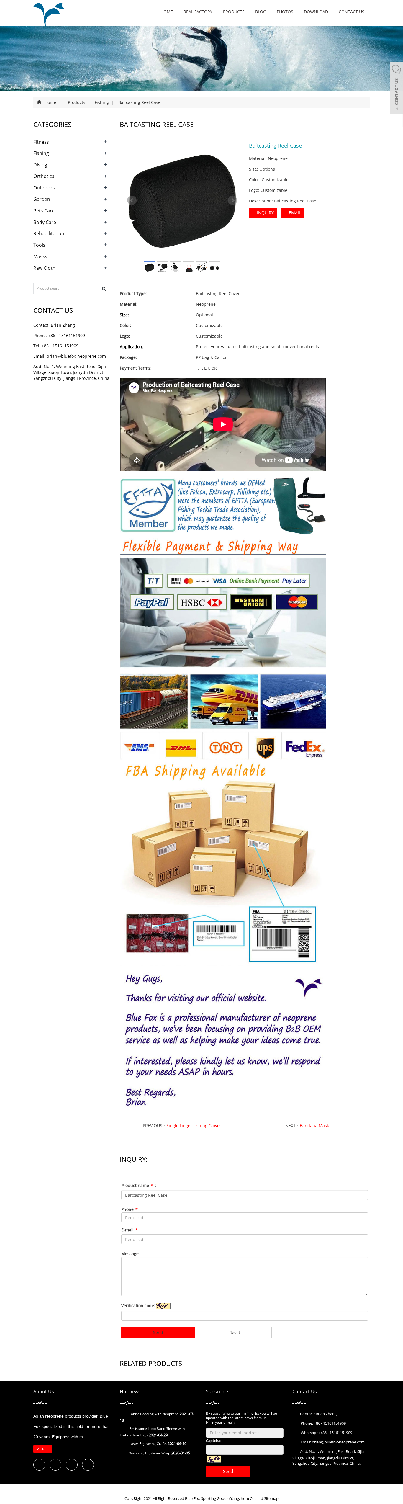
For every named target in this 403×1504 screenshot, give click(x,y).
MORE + (42, 1448)
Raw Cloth (44, 268)
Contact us (351, 11)
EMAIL (294, 212)
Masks (40, 256)
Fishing (102, 102)
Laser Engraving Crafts (148, 1443)
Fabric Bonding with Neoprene (154, 1413)
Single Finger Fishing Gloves (194, 1125)
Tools (39, 245)
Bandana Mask (314, 1125)
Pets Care (44, 210)
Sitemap (271, 1498)
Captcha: (213, 1440)
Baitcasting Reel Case (138, 102)
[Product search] (104, 288)
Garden (41, 199)
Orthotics (43, 176)
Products (234, 11)
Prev (132, 200)
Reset (234, 1332)
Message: (130, 1253)
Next (232, 200)
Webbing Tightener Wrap (149, 1453)
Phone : (131, 1209)
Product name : (138, 1185)
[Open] (396, 88)
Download (316, 11)
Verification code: (138, 1305)
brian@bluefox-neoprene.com (76, 356)
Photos (285, 11)
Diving (40, 164)
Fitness (41, 142)
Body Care (44, 222)
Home (166, 11)
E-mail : (131, 1229)
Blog (260, 11)
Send (158, 1332)
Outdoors (44, 187)
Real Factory (198, 11)
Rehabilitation (48, 233)
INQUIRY (265, 212)
